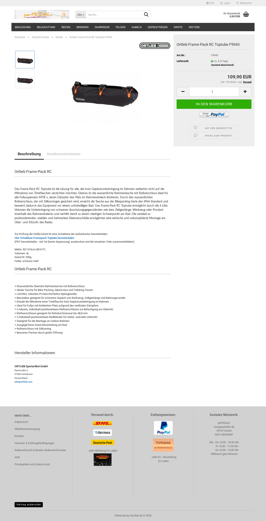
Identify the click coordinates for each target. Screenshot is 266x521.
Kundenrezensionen (63, 154)
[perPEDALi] (42, 14)
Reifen (66, 27)
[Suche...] (146, 15)
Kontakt (19, 436)
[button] (210, 3)
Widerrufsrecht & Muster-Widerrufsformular (40, 450)
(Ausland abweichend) (222, 65)
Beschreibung (29, 154)
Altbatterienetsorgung (27, 428)
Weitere (194, 27)
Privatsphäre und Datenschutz (32, 464)
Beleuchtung (46, 27)
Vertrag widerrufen (28, 504)
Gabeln (137, 27)
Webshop (120, 515)
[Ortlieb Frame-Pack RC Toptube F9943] (104, 89)
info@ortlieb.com (23, 382)
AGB (17, 457)
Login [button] (226, 3)
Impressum (21, 421)
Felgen (120, 27)
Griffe (178, 27)
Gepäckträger (157, 27)
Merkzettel (245, 3)
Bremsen (82, 27)
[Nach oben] (254, 515)
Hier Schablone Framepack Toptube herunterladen (44, 237)
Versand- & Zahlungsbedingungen (34, 443)
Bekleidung (23, 27)
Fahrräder (102, 27)
